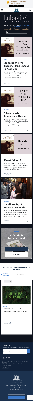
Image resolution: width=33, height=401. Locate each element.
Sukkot (5, 306)
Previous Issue (24, 25)
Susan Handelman (8, 173)
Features (6, 109)
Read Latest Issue (16, 249)
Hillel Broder (6, 220)
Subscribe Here (16, 254)
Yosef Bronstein (7, 129)
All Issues (17, 26)
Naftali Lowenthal (7, 81)
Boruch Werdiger (8, 322)
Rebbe (5, 59)
